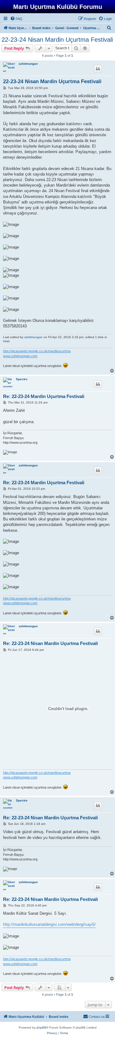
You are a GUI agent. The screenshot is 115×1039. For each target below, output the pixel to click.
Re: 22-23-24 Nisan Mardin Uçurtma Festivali (50, 643)
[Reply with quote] (98, 68)
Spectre (22, 379)
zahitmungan (28, 63)
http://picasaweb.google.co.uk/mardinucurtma (37, 351)
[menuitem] (16, 18)
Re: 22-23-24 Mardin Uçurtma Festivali (43, 396)
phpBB (41, 1027)
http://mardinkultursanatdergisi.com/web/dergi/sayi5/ (49, 924)
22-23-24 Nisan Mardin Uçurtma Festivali (57, 39)
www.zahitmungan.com (20, 356)
